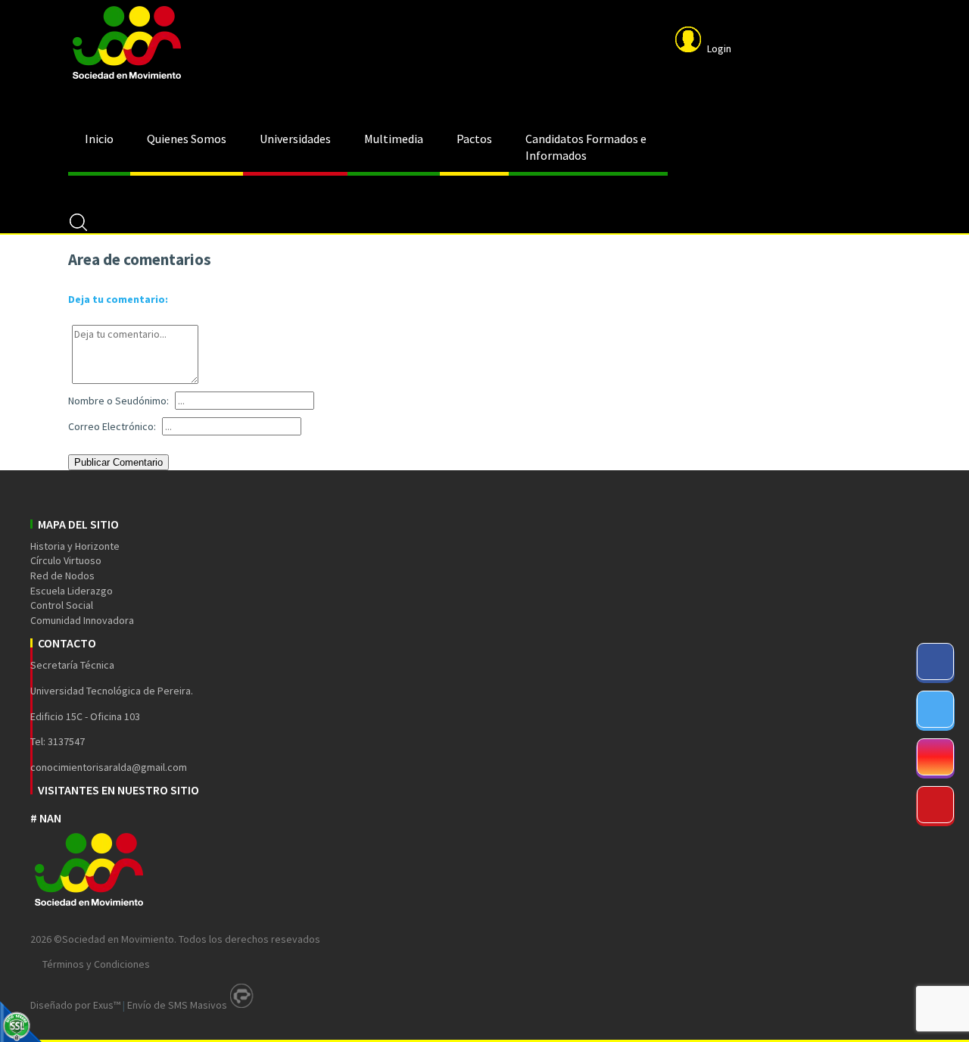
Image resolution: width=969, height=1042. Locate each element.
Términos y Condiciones (96, 964)
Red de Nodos (62, 575)
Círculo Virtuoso (65, 560)
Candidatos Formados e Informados (586, 147)
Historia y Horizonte (75, 546)
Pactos (474, 138)
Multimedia (393, 138)
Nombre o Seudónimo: (118, 400)
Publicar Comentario (118, 462)
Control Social (61, 605)
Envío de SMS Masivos (177, 1005)
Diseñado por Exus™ (75, 1005)
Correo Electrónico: (112, 426)
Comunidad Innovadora (82, 620)
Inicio (99, 138)
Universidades (295, 138)
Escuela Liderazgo (71, 590)
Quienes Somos (186, 138)
